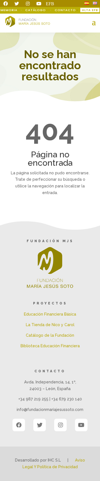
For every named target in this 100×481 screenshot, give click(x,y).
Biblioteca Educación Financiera (50, 346)
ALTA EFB (90, 10)
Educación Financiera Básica (50, 314)
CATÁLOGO (36, 10)
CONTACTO (65, 10)
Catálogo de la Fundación (50, 335)
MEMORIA (10, 10)
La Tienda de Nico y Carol (50, 325)
